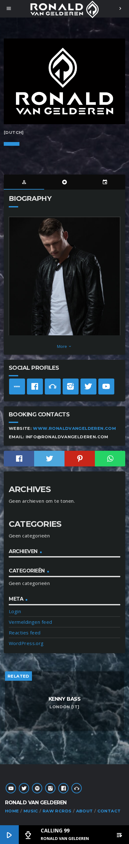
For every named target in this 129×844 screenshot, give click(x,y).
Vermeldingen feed (30, 622)
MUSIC (30, 810)
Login (15, 611)
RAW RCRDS (57, 810)
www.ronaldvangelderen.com (74, 428)
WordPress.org (26, 643)
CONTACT (109, 810)
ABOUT (84, 810)
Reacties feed (25, 632)
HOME (12, 810)
